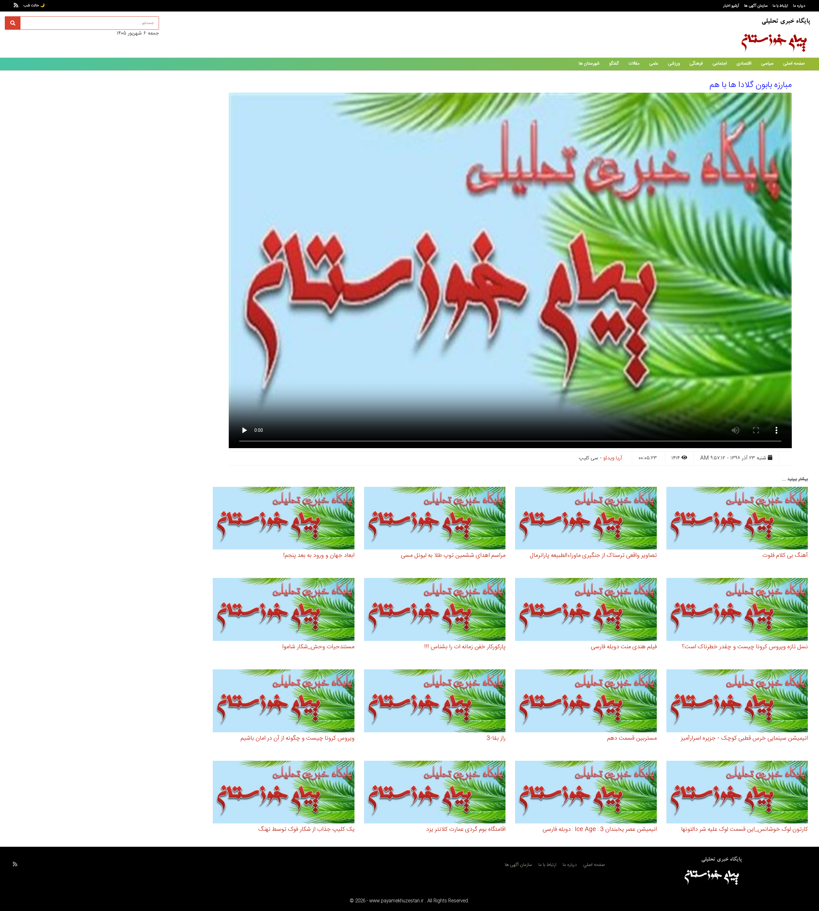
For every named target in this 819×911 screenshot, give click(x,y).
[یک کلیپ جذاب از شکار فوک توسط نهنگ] (283, 793)
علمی (653, 63)
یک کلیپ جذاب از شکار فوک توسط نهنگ (306, 829)
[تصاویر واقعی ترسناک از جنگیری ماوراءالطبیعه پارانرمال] (586, 519)
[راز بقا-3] (435, 701)
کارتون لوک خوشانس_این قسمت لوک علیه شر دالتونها (744, 829)
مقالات (634, 63)
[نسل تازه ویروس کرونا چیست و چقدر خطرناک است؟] (737, 610)
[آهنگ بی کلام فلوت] (737, 519)
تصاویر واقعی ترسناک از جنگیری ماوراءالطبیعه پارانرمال (593, 555)
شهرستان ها (589, 63)
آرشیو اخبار (731, 6)
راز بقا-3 (496, 738)
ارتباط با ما (780, 6)
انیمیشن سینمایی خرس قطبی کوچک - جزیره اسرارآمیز (744, 738)
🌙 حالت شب (34, 5)
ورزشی (674, 63)
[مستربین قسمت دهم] (586, 701)
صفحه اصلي (594, 865)
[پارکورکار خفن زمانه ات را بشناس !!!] (435, 610)
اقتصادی (743, 63)
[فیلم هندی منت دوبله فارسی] (586, 610)
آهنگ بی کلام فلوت (785, 555)
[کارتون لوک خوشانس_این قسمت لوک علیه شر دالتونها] (737, 793)
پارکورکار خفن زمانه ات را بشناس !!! (464, 647)
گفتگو (614, 63)
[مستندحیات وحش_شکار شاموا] (283, 610)
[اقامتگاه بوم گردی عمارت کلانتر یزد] (435, 793)
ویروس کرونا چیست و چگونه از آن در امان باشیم (297, 738)
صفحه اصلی (794, 63)
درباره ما (799, 6)
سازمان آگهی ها (755, 6)
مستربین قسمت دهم (632, 738)
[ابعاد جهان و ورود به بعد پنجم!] (283, 519)
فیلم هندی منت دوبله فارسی (624, 647)
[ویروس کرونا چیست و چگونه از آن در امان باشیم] (283, 701)
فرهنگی (696, 63)
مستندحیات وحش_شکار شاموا (318, 647)
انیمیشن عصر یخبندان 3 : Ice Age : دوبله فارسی (600, 829)
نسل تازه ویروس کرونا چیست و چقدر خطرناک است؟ (745, 647)
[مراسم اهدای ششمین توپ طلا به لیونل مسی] (435, 519)
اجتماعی (719, 63)
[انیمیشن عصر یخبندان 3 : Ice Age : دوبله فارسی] (586, 793)
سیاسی (767, 63)
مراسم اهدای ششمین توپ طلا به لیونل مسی (453, 555)
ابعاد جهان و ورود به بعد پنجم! (318, 555)
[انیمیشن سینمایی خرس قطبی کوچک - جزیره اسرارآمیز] (737, 701)
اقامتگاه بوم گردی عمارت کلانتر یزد (465, 829)
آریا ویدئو (612, 458)
